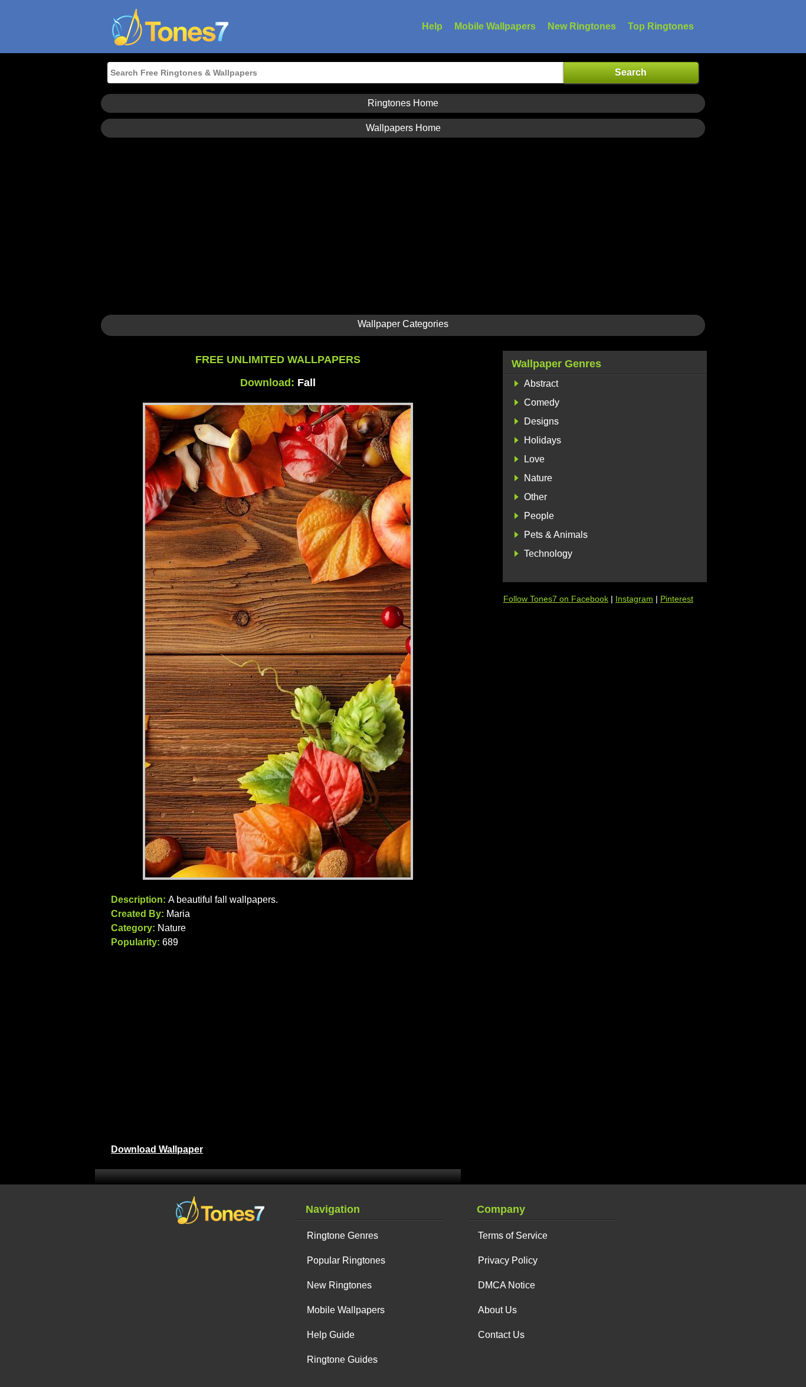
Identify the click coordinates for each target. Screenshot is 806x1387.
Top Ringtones (661, 26)
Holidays (542, 440)
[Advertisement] (403, 226)
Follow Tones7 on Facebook (555, 598)
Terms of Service (513, 1236)
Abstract (541, 383)
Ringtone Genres (342, 1236)
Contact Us (501, 1335)
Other (535, 497)
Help (432, 26)
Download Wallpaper (157, 1149)
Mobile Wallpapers (495, 26)
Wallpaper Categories (403, 324)
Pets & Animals (556, 535)
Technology (548, 554)
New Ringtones (582, 26)
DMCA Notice (506, 1285)
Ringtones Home (403, 103)
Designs (541, 421)
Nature (538, 478)
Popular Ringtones (346, 1260)
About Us (497, 1310)
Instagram (634, 598)
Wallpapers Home (403, 128)
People (539, 516)
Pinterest (676, 598)
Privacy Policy (508, 1260)
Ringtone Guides (342, 1360)
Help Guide (331, 1335)
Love (534, 459)
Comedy (541, 402)
